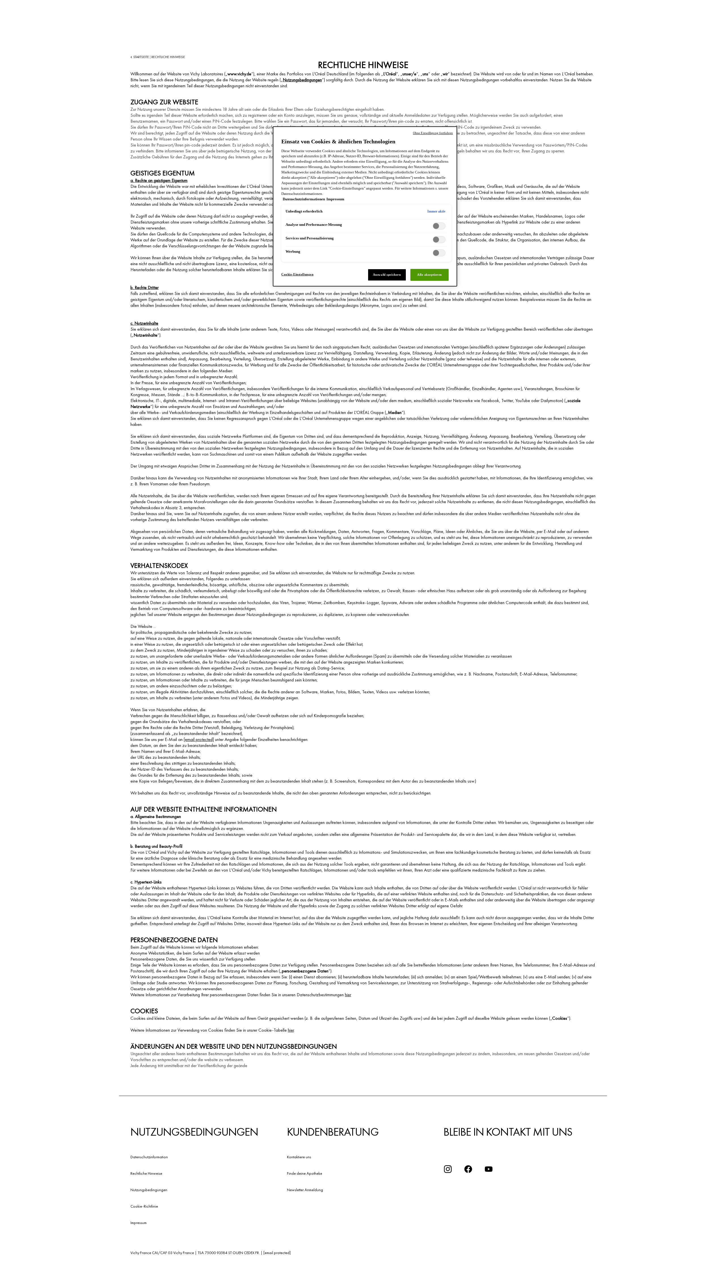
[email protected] (199, 739)
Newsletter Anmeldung (305, 1189)
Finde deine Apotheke (304, 1173)
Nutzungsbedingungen (302, 80)
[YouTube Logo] (488, 1169)
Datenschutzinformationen (304, 199)
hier (348, 995)
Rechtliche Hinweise (146, 1173)
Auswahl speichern (387, 274)
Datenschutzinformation (149, 1156)
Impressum (138, 1222)
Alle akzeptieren (429, 274)
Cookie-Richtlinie (144, 1206)
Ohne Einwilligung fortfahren (433, 133)
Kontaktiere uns (299, 1156)
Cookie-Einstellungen (297, 274)
